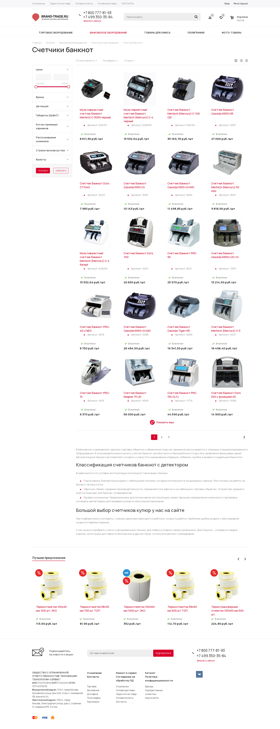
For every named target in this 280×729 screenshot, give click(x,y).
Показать (43, 170)
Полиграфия (94, 698)
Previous (238, 559)
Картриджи (93, 701)
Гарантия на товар (126, 694)
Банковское (93, 690)
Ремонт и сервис (126, 673)
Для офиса (92, 694)
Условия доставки (125, 690)
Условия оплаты (124, 698)
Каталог (150, 673)
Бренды (149, 686)
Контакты (93, 676)
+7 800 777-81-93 (97, 12)
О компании (94, 673)
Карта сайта (152, 698)
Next (245, 559)
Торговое (91, 686)
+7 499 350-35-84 (98, 16)
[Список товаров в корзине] (239, 19)
